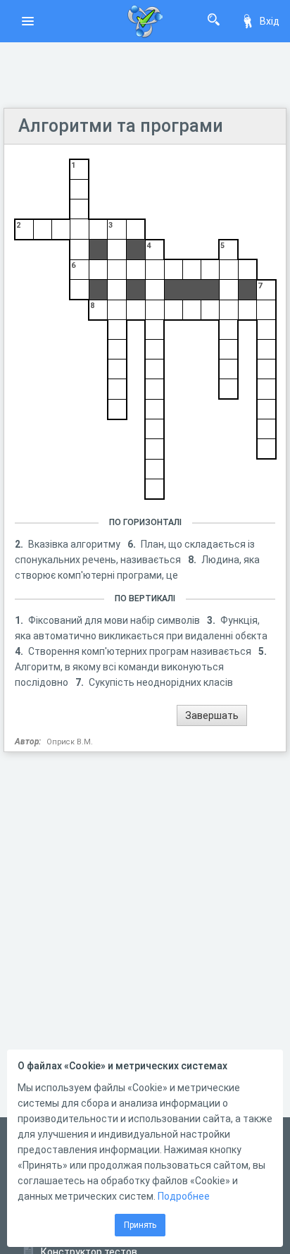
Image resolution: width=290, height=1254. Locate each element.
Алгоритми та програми (120, 126)
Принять (140, 1225)
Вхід (269, 21)
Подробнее (184, 1196)
